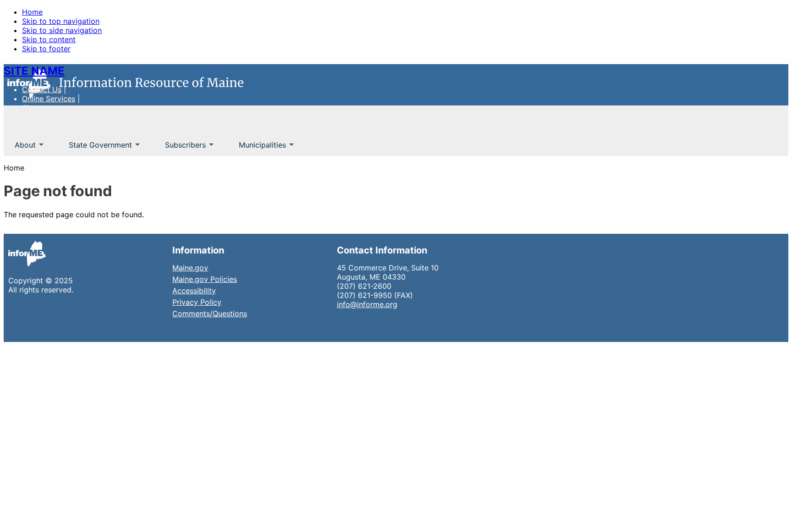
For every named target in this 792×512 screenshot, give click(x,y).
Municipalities (257, 148)
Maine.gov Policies (204, 279)
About (20, 148)
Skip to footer (46, 48)
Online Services (48, 98)
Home (32, 12)
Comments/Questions (209, 313)
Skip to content (49, 39)
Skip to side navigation (62, 30)
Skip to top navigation (60, 21)
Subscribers (180, 148)
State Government (95, 148)
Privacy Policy (196, 302)
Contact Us (41, 89)
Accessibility (194, 290)
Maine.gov (190, 267)
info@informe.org (367, 304)
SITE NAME (34, 70)
